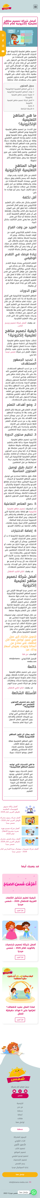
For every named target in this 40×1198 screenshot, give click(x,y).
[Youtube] (14, 1091)
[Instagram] (20, 1091)
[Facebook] (25, 1091)
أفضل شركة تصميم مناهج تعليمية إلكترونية (19, 101)
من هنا (25, 654)
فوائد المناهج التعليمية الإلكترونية (19, 91)
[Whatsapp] (34, 1192)
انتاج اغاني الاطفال (16, 688)
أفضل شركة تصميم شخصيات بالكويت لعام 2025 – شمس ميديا (20, 947)
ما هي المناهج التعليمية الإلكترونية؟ (18, 89)
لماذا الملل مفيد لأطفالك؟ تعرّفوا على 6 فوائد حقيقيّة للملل (20, 1010)
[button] (35, 6)
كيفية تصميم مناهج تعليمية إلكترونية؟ (21, 96)
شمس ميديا (10, 352)
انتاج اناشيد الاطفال (16, 571)
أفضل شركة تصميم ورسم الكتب (15, 324)
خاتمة (30, 106)
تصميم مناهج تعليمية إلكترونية (21, 510)
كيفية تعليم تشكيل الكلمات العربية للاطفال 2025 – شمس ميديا (21, 901)
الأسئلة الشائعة (26, 108)
